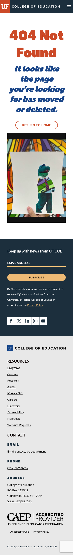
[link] (36, 7)
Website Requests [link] (19, 425)
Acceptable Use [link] (19, 531)
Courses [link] (12, 374)
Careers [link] (12, 399)
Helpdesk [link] (13, 418)
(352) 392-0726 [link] (17, 468)
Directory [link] (13, 406)
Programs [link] (13, 368)
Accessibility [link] (15, 412)
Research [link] (13, 380)
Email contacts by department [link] (26, 451)
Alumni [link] (11, 387)
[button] (69, 7)
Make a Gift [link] (15, 393)
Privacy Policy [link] (35, 305)
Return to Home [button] (36, 125)
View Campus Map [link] (19, 501)
